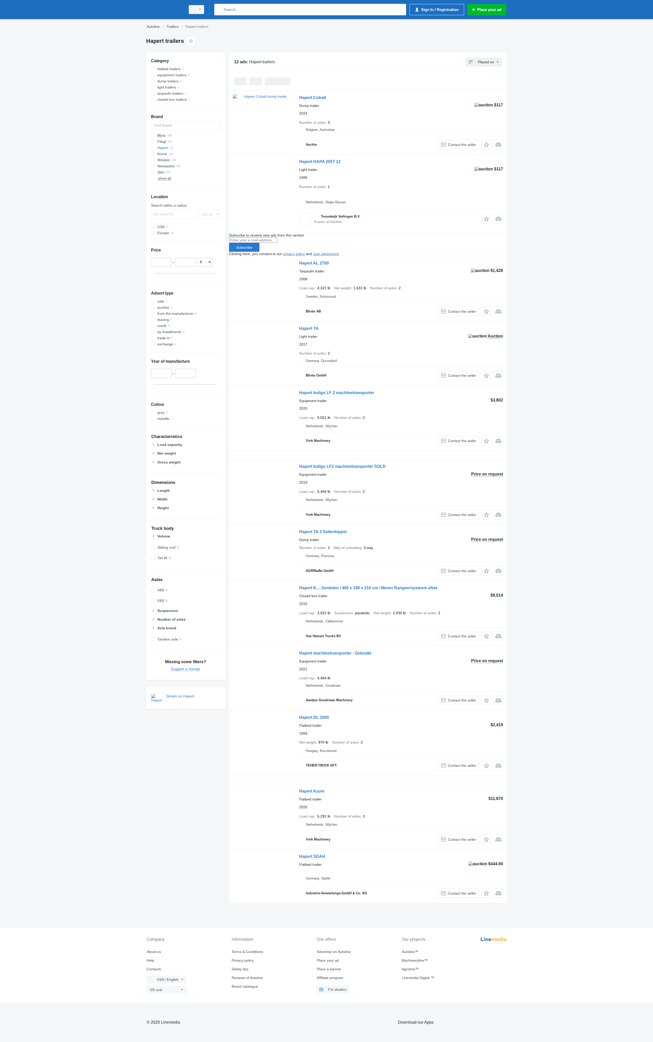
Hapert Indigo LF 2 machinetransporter (336, 393)
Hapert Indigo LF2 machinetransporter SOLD (342, 466)
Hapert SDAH (312, 856)
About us (154, 952)
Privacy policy (243, 960)
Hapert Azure (311, 791)
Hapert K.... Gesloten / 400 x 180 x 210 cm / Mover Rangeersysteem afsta (368, 588)
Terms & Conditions (247, 952)
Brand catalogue (245, 986)
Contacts (154, 969)
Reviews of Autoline (247, 978)
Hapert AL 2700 (314, 263)
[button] (486, 144)
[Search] (219, 9)
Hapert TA (309, 328)
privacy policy (294, 254)
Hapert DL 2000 (314, 717)
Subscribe (244, 247)
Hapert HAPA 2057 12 (320, 161)
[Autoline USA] (164, 9)
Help (150, 960)
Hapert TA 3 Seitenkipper (323, 532)
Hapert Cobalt (312, 97)
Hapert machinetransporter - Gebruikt (335, 653)
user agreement (326, 254)
